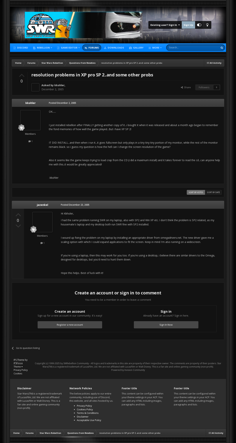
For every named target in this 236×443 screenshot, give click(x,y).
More (156, 47)
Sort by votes (196, 192)
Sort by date (213, 192)
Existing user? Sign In (164, 25)
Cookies (18, 373)
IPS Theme (19, 359)
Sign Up (188, 25)
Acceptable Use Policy (89, 420)
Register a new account (70, 324)
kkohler (59, 85)
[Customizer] (199, 25)
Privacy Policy (21, 370)
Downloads (115, 47)
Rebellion (43, 47)
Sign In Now (166, 324)
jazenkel (42, 205)
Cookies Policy (85, 409)
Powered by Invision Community (128, 370)
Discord (22, 47)
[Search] (221, 47)
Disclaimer (82, 416)
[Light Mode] (207, 25)
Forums (93, 47)
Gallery (138, 47)
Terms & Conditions (88, 413)
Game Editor (69, 47)
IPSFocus (18, 363)
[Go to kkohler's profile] (35, 87)
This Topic (208, 47)
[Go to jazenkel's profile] (42, 222)
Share (187, 87)
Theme (17, 366)
